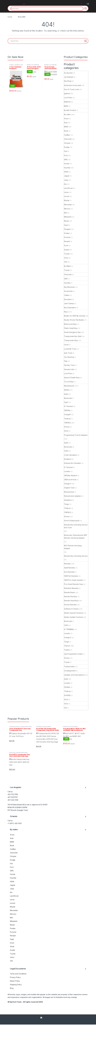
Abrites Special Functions (73, 613)
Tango (66, 504)
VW (65, 262)
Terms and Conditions (18, 974)
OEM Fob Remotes (71, 576)
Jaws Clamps (69, 303)
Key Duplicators (70, 308)
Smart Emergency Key (72, 332)
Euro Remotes (69, 572)
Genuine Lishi (69, 369)
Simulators (68, 500)
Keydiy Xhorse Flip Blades (74, 320)
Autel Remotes (69, 568)
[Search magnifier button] (85, 8)
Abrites (66, 390)
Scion (66, 245)
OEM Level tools (70, 480)
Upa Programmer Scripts (73, 654)
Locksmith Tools (70, 349)
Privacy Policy (15, 977)
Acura (66, 118)
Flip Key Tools (69, 365)
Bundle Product (70, 110)
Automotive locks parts (72, 85)
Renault (67, 241)
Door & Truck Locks (71, 89)
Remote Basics (69, 592)
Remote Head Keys (71, 601)
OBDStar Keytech (70, 475)
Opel (66, 225)
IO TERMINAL (69, 629)
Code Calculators (70, 455)
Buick (66, 131)
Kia (65, 184)
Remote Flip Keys (70, 596)
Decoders (68, 299)
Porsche (67, 237)
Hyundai (67, 168)
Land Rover (68, 188)
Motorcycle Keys (70, 324)
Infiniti (66, 172)
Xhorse (67, 427)
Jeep (66, 180)
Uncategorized (69, 671)
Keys (66, 312)
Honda (66, 164)
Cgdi (66, 402)
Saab (12, 939)
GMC (66, 159)
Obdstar (67, 687)
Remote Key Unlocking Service (76, 556)
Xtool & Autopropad (71, 521)
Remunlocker (69, 492)
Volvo (66, 258)
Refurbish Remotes (71, 588)
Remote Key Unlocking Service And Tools (76, 526)
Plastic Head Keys (71, 328)
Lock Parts (68, 98)
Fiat (65, 151)
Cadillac (67, 135)
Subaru (66, 250)
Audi (65, 123)
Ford (65, 155)
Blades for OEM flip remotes (74, 316)
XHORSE (67, 695)
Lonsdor (67, 471)
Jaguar (66, 176)
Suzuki (12, 950)
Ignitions (67, 93)
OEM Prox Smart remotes (73, 580)
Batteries (67, 102)
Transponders (69, 666)
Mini (65, 213)
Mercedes (68, 205)
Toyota (66, 254)
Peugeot (67, 229)
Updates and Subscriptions (16, 65)
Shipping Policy (16, 985)
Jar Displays (68, 77)
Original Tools (69, 488)
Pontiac (67, 233)
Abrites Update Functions (73, 617)
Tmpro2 (67, 646)
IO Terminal (68, 406)
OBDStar (67, 410)
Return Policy (15, 981)
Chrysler (67, 143)
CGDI (66, 451)
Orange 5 (67, 484)
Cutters (66, 295)
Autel (66, 394)
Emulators (67, 459)
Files (65, 361)
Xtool (66, 431)
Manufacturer (69, 386)
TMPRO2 (67, 423)
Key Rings (68, 81)
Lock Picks (68, 373)
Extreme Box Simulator (72, 463)
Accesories (68, 73)
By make (67, 114)
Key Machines (69, 287)
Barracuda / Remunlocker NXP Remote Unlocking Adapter (75, 536)
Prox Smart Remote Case (73, 584)
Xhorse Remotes (70, 605)
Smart (12, 946)
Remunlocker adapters (72, 496)
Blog (11, 988)
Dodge (66, 147)
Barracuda (68, 398)
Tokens (11, 65)
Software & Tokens (71, 609)
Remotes (67, 564)
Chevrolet (68, 139)
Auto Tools (68, 353)
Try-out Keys (69, 382)
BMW (66, 106)
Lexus (66, 192)
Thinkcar (67, 419)
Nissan (66, 221)
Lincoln (66, 196)
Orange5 (67, 414)
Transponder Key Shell (72, 336)
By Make (67, 266)
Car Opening (69, 357)
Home (10, 17)
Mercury (67, 209)
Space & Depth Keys (72, 378)
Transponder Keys (71, 340)
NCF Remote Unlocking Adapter (73, 547)
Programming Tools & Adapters (76, 435)
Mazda (66, 200)
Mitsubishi (67, 217)
